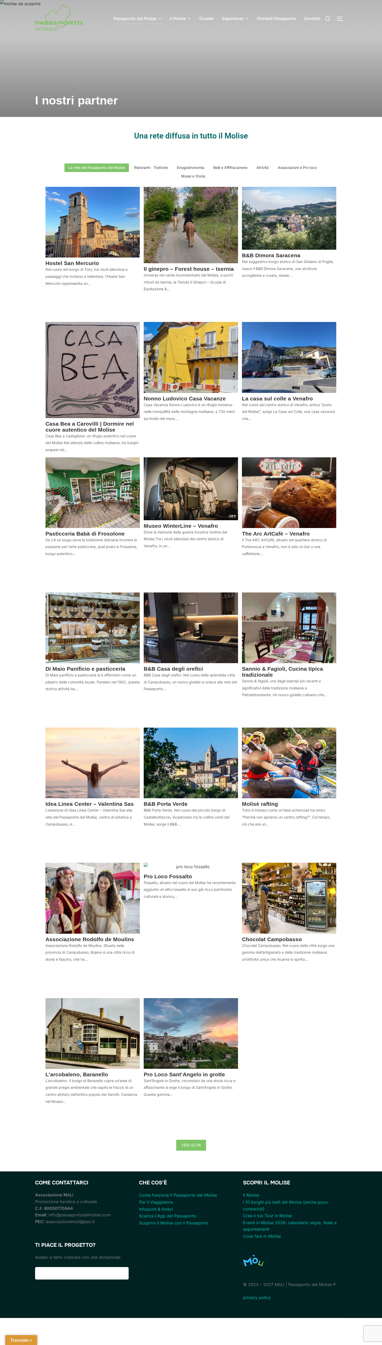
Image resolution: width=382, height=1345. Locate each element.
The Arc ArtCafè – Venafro (276, 534)
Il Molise (178, 18)
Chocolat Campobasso (272, 939)
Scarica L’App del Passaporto (167, 1215)
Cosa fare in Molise (262, 1236)
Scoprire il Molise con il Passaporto (173, 1222)
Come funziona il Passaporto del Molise (178, 1195)
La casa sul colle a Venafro (277, 398)
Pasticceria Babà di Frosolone (85, 534)
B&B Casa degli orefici (173, 669)
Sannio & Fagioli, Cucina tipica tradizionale (282, 672)
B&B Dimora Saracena (271, 255)
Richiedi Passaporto (276, 18)
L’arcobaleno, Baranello (76, 1074)
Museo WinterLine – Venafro (181, 526)
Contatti (312, 18)
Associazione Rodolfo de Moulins (89, 939)
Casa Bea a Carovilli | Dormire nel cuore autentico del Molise (89, 427)
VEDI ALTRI (191, 1145)
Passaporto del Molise (134, 18)
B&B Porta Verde (166, 804)
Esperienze (232, 18)
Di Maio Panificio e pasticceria (85, 669)
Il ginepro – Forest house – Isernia (189, 269)
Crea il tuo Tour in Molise (267, 1215)
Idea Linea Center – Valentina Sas (89, 804)
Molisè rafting (260, 804)
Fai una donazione (82, 1273)
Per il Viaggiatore (156, 1202)
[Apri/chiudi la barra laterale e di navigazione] (342, 18)
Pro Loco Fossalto (168, 876)
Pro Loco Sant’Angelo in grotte (184, 1074)
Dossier (206, 18)
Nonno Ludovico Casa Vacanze (185, 398)
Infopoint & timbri (156, 1209)
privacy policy (257, 1297)
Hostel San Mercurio (72, 263)
